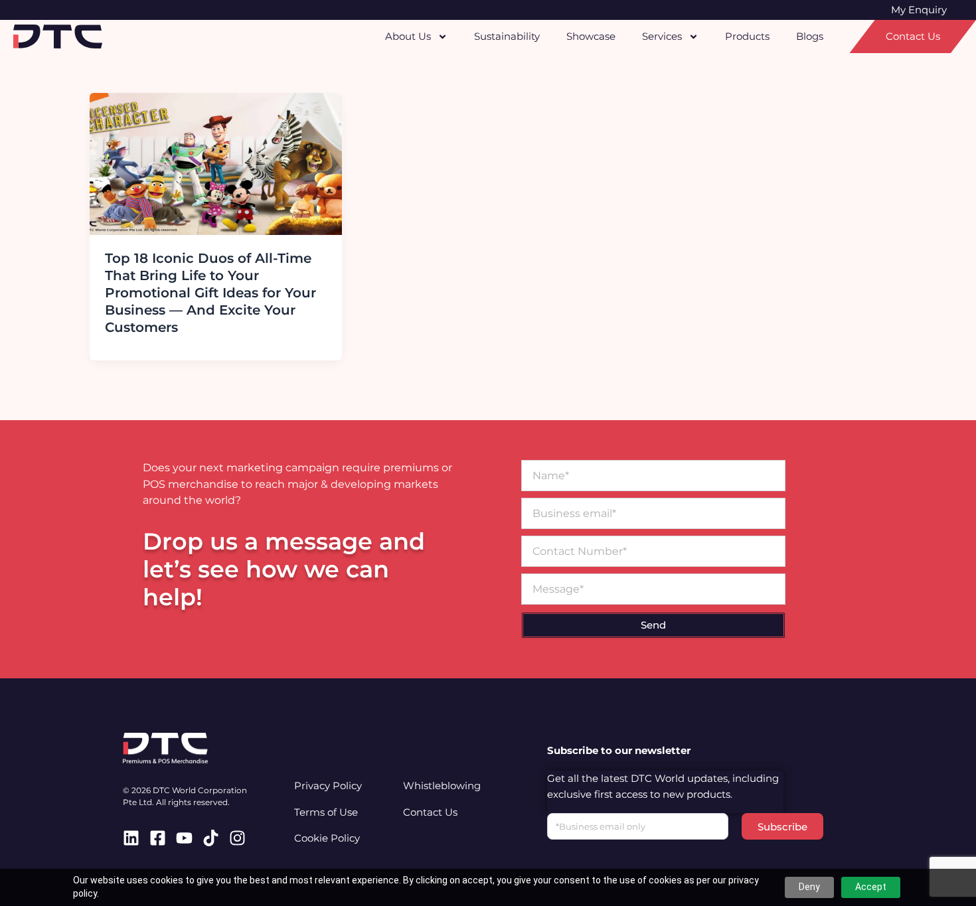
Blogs (809, 36)
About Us (408, 36)
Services (662, 36)
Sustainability (507, 36)
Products (747, 36)
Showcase (590, 36)
